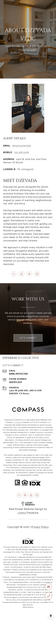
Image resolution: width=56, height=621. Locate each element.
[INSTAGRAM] (13, 274)
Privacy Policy (40, 527)
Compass (18, 422)
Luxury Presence (28, 512)
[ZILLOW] (21, 274)
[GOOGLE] (29, 274)
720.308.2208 (21, 152)
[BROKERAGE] (37, 274)
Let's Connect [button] (28, 338)
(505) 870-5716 (15, 382)
